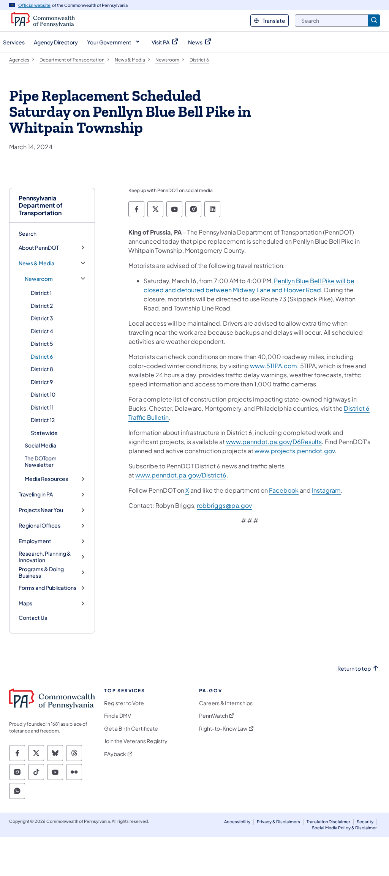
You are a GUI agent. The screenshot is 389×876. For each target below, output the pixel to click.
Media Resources (46, 479)
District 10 (43, 394)
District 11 (42, 407)
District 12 (43, 419)
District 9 (42, 381)
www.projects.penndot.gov (295, 451)
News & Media (36, 263)
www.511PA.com (273, 366)
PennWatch (213, 715)
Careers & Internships (226, 703)
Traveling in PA (36, 494)
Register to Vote (124, 703)
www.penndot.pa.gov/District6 (180, 475)
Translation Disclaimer (328, 821)
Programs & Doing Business (41, 572)
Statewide (44, 432)
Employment (35, 541)
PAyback (115, 754)
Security (365, 821)
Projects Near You (41, 510)
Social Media (40, 445)
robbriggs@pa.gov (224, 505)
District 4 (42, 331)
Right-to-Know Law (223, 728)
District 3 (42, 318)
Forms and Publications (47, 588)
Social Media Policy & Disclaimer (344, 827)
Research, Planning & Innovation (45, 557)
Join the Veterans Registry (136, 741)
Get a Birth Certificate (131, 728)
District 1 (41, 292)
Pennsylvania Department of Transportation (41, 205)
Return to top (354, 668)
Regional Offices (39, 525)
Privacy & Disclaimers (278, 821)
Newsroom (39, 279)
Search (27, 233)
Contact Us (33, 617)
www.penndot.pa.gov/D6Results (274, 442)
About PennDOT (39, 247)
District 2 (42, 305)
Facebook (284, 490)
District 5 (42, 343)
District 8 (42, 369)
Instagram (326, 490)
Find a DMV (117, 715)
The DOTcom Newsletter (41, 461)
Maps (25, 603)
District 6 (42, 356)
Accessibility (237, 821)
